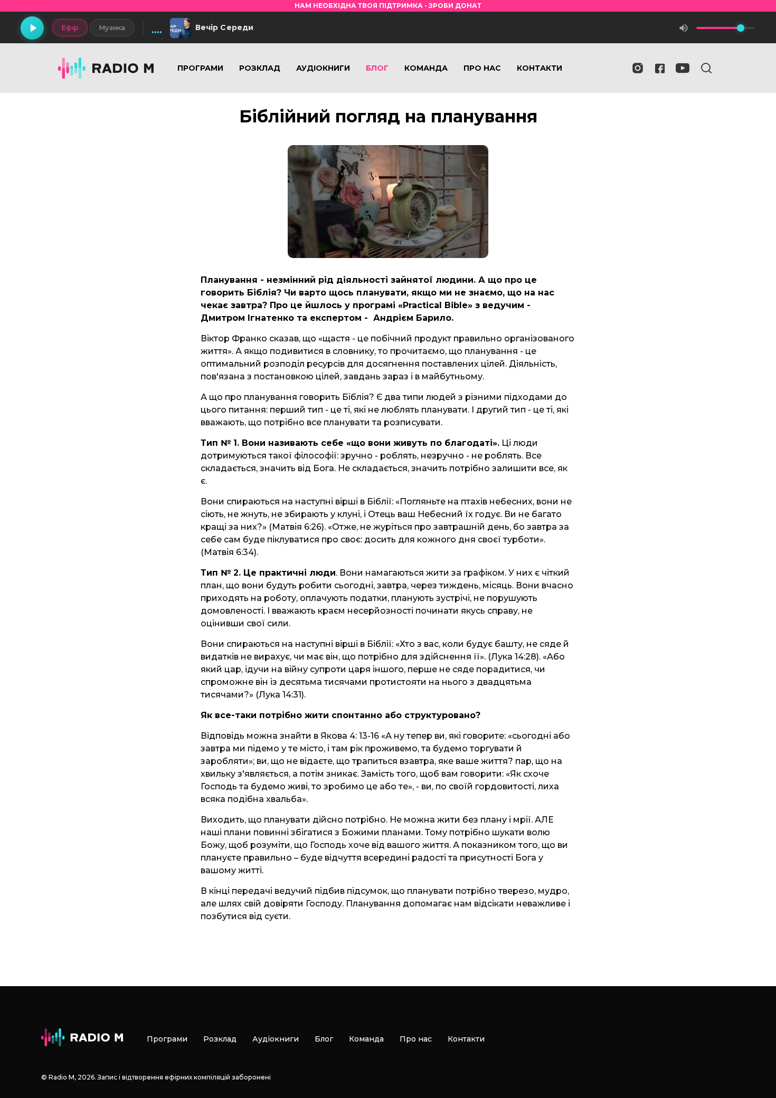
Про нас (482, 68)
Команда (426, 68)
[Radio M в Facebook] (660, 68)
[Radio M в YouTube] (682, 68)
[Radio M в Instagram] (638, 68)
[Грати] (32, 28)
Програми (200, 68)
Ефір (70, 27)
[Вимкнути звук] (683, 28)
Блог (377, 68)
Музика (112, 27)
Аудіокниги (323, 68)
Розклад (259, 68)
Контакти (539, 68)
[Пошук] (706, 68)
